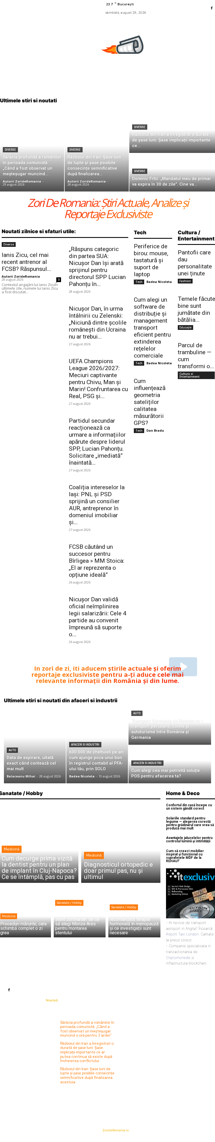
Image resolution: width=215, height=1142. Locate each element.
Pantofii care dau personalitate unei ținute (195, 263)
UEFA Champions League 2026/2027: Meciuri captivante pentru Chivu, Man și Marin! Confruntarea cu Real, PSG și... (98, 378)
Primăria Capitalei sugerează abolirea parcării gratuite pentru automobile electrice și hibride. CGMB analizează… (148, 1050)
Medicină (11, 849)
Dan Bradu (155, 430)
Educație (185, 327)
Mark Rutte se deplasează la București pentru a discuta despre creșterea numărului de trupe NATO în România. (149, 1029)
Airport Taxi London (182, 934)
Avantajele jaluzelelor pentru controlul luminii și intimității (189, 839)
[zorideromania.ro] (123, 48)
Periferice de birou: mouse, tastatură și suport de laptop (151, 260)
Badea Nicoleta (159, 282)
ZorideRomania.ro (115, 1130)
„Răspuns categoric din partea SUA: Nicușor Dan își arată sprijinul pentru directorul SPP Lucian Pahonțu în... (97, 266)
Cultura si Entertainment (189, 375)
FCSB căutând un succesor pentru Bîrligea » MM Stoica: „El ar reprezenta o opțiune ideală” (96, 560)
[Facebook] (211, 8)
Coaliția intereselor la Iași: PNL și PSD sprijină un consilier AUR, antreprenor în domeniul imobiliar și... (97, 505)
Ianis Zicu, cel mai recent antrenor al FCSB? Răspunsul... (26, 262)
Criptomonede (178, 957)
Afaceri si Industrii (85, 744)
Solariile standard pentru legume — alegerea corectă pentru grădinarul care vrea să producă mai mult (190, 823)
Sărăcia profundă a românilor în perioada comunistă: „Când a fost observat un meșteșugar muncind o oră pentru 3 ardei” (87, 1029)
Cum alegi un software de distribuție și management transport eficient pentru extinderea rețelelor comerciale (152, 327)
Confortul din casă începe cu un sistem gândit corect (189, 806)
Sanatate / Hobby (69, 903)
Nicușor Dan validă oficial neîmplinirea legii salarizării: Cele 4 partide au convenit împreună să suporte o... (97, 617)
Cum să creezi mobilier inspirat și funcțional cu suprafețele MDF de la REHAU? (185, 856)
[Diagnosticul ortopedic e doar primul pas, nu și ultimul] (121, 843)
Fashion (185, 281)
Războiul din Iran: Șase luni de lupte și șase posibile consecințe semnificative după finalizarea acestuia (87, 1075)
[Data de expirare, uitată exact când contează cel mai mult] (35, 745)
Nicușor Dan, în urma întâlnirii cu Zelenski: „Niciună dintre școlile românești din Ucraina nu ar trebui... (98, 322)
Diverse (10, 149)
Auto (12, 750)
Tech (138, 282)
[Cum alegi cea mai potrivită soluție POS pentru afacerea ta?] (169, 764)
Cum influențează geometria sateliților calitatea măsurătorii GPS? (149, 402)
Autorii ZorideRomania (21, 276)
